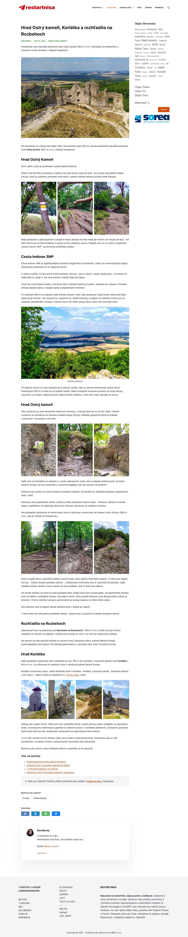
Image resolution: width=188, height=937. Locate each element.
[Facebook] (25, 813)
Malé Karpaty (61, 41)
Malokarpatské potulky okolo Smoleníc (46, 761)
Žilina (137, 79)
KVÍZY (139, 8)
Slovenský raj (141, 59)
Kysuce (150, 36)
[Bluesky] (56, 813)
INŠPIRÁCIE (159, 8)
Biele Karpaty (140, 29)
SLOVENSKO (111, 8)
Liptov (145, 63)
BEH (21, 906)
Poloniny (146, 53)
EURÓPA (63, 894)
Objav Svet (141, 95)
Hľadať (164, 109)
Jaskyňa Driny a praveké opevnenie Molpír (48, 765)
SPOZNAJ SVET (125, 8)
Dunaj (137, 33)
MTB (155, 44)
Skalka (143, 56)
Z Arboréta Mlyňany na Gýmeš (42, 769)
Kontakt (63, 912)
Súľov (137, 63)
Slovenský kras (153, 56)
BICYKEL (23, 899)
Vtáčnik (152, 72)
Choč (156, 33)
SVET (62, 898)
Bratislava (152, 29)
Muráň (162, 44)
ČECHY (63, 891)
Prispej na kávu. (94, 781)
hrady (51, 41)
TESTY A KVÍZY (67, 901)
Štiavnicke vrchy (157, 64)
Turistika (140, 67)
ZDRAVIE (148, 8)
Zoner (134, 914)
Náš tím (63, 909)
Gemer (143, 33)
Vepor (144, 72)
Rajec (153, 52)
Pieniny (161, 49)
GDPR (68, 916)
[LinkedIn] (35, 813)
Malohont (147, 45)
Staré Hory (153, 60)
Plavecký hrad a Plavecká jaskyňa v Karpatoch (50, 772)
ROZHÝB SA (96, 8)
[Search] (168, 8)
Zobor (160, 76)
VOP (61, 916)
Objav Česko (142, 87)
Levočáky (159, 37)
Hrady (150, 33)
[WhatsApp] (46, 813)
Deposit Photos (161, 910)
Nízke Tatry (141, 48)
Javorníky (164, 33)
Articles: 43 (41, 853)
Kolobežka (140, 36)
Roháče (152, 76)
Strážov (162, 59)
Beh (161, 29)
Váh (155, 68)
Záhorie (145, 76)
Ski (167, 63)
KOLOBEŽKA (25, 910)
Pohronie (138, 53)
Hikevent (140, 917)
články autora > (52, 846)
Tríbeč (149, 67)
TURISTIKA (24, 903)
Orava (153, 48)
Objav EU (140, 91)
